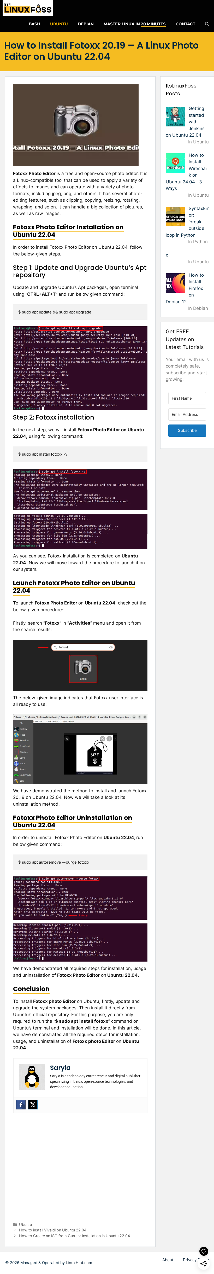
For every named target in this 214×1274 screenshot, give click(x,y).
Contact (185, 23)
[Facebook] (21, 1104)
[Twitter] (33, 1104)
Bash (34, 23)
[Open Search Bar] (207, 24)
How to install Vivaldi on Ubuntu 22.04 (52, 1230)
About (167, 1259)
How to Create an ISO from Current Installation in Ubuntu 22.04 (74, 1236)
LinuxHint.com (79, 1262)
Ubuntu (59, 23)
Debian (86, 23)
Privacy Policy (196, 1259)
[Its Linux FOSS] (27, 8)
